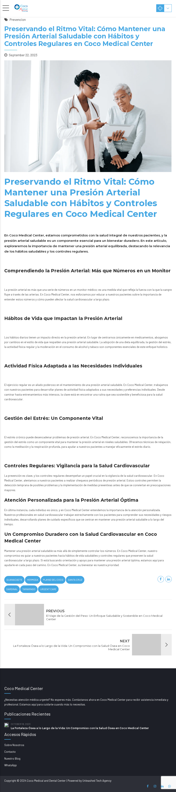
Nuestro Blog (12, 758)
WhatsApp (10, 765)
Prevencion (17, 19)
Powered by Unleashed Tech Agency (89, 780)
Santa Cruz (75, 579)
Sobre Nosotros (14, 745)
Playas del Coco (53, 579)
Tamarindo (28, 589)
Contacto (10, 751)
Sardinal (12, 589)
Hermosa (32, 579)
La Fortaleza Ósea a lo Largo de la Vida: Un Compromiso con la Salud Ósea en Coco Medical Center (80, 728)
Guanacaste (14, 579)
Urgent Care (48, 589)
